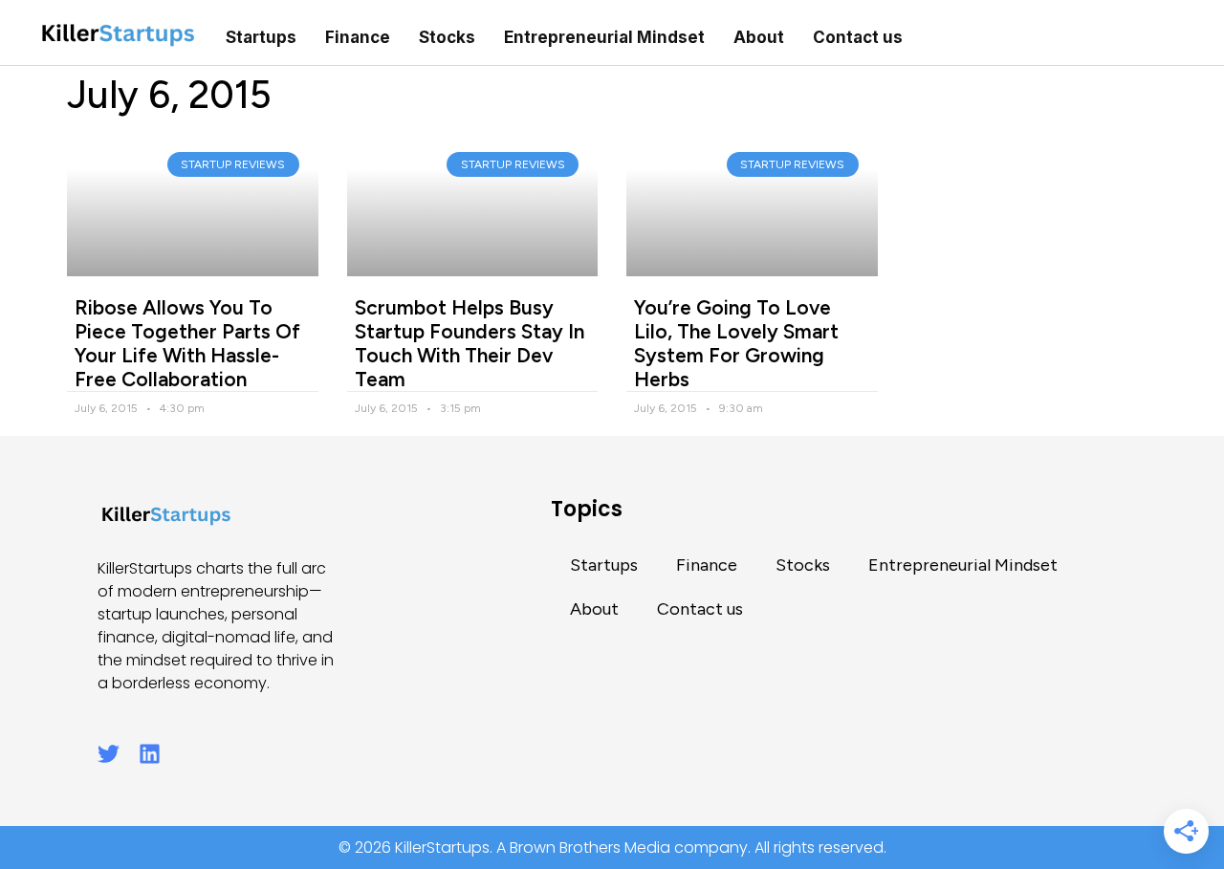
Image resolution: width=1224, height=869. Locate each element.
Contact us (858, 37)
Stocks (447, 37)
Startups (261, 37)
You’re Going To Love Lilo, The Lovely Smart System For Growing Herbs (736, 343)
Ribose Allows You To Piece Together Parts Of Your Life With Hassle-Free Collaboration (187, 343)
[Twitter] (109, 754)
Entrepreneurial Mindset (604, 37)
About (758, 37)
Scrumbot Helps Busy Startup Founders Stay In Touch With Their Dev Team (469, 343)
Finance (357, 37)
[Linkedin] (150, 754)
